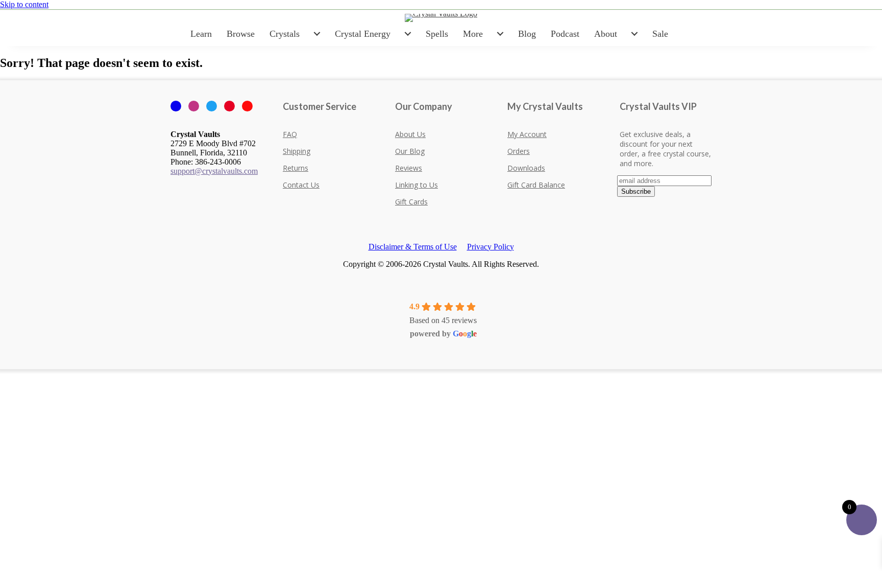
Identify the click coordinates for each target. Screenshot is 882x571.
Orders (518, 151)
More (473, 34)
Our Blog (410, 151)
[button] (3, 373)
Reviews (408, 168)
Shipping (296, 151)
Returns (295, 168)
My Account (527, 134)
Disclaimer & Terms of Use (413, 246)
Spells (437, 34)
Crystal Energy (362, 34)
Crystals (285, 34)
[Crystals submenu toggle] (317, 33)
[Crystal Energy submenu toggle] (408, 33)
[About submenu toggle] (634, 33)
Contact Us (301, 185)
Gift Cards (411, 202)
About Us (410, 134)
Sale (660, 34)
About (605, 34)
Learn (201, 34)
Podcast (565, 34)
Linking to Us (416, 185)
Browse (241, 34)
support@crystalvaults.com (214, 171)
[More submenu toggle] (500, 33)
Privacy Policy (490, 246)
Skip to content (24, 4)
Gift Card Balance (536, 185)
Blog (527, 34)
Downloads (526, 168)
